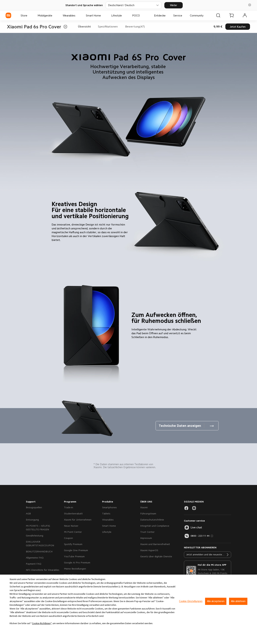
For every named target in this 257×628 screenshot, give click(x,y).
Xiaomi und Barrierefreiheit (155, 544)
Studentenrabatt (73, 513)
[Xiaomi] (8, 15)
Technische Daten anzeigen (180, 425)
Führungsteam (148, 513)
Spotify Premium (73, 544)
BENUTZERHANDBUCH (39, 551)
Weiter (173, 5)
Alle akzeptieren (215, 601)
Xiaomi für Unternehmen (77, 519)
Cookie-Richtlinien (41, 623)
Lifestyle (106, 532)
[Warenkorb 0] (231, 15)
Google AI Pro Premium (77, 562)
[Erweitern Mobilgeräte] (54, 15)
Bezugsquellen (34, 507)
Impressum (146, 538)
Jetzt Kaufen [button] (238, 26)
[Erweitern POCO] (142, 15)
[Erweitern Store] (29, 15)
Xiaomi (144, 507)
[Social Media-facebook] (186, 508)
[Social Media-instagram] (194, 508)
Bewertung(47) (135, 26)
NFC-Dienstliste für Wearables (42, 570)
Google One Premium (76, 550)
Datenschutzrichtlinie (152, 519)
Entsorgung (32, 519)
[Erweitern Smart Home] (103, 15)
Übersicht (84, 26)
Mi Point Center (73, 532)
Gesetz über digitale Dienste (156, 556)
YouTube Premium (74, 556)
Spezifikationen (108, 26)
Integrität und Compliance (154, 526)
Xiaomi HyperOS (149, 550)
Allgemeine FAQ (35, 557)
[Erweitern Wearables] (77, 15)
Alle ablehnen (238, 601)
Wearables (108, 519)
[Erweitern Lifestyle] (124, 15)
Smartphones (109, 507)
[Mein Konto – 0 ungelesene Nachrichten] (245, 15)
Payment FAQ (33, 564)
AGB (28, 513)
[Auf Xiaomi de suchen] (218, 15)
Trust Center (147, 532)
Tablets (106, 513)
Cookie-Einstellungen (190, 601)
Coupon (68, 538)
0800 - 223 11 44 (200, 536)
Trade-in (68, 507)
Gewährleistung (34, 535)
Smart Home (109, 526)
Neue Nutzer (71, 526)
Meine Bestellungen (75, 568)
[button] (249, 5)
